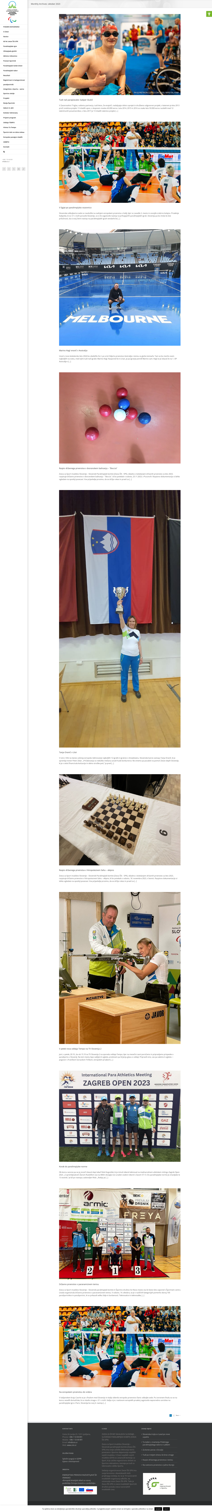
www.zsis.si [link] (71, 1445)
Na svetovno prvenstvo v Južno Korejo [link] (158, 1465)
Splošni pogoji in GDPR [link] (71, 1459)
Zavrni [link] (166, 1509)
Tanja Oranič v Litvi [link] (68, 752)
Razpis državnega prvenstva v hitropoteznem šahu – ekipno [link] (86, 870)
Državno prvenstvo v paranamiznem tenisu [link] (79, 1284)
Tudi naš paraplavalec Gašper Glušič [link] (76, 99)
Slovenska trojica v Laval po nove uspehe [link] (156, 1435)
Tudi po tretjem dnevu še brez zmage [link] (158, 1455)
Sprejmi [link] (158, 1509)
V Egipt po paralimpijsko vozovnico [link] (75, 207)
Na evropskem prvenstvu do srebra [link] (75, 1392)
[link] (209, 14)
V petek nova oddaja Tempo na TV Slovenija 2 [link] (80, 1048)
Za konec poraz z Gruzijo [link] (153, 1450)
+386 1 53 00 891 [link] (75, 1437)
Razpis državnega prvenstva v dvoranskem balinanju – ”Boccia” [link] (88, 468)
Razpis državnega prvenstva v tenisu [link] (158, 1460)
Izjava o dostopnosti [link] (70, 1461)
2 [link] (173, 1415)
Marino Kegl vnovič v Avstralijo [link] (73, 350)
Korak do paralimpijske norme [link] (73, 1166)
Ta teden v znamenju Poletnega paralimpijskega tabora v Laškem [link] (156, 1443)
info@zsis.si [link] (5, 161)
